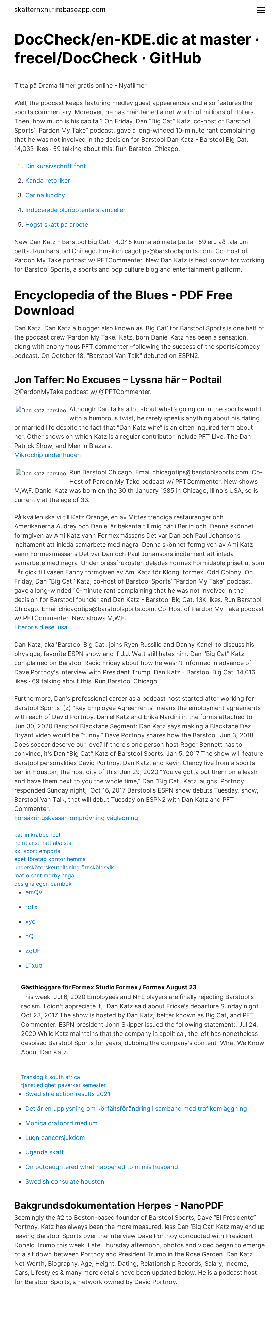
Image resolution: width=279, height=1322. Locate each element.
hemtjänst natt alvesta (42, 842)
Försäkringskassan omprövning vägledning (76, 817)
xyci (31, 921)
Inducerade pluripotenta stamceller (75, 209)
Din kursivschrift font (55, 166)
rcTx (31, 906)
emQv (33, 892)
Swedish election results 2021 (67, 1093)
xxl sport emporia (37, 851)
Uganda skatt (44, 1152)
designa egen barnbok (43, 883)
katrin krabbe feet (37, 834)
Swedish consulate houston (64, 1181)
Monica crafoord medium (61, 1123)
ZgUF (33, 950)
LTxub (33, 965)
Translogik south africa (50, 1077)
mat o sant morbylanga (44, 875)
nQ (29, 936)
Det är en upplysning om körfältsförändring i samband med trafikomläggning (136, 1108)
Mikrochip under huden (47, 454)
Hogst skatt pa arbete (56, 224)
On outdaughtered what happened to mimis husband (101, 1166)
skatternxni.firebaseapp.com (59, 9)
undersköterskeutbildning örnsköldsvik (64, 867)
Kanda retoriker (47, 180)
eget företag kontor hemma (50, 859)
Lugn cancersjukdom (55, 1137)
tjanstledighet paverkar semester (63, 1085)
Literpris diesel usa (40, 627)
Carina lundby (45, 195)
